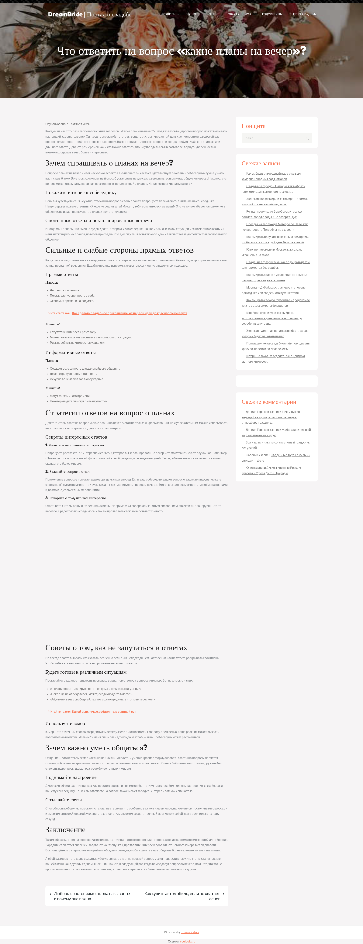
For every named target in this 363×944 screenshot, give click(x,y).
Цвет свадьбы (305, 14)
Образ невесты (201, 14)
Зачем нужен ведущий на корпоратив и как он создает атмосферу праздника (271, 417)
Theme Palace (190, 932)
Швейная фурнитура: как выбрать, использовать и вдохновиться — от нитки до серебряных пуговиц (272, 318)
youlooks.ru (187, 941)
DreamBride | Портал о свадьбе (89, 14)
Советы (169, 14)
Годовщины (272, 14)
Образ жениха (240, 14)
